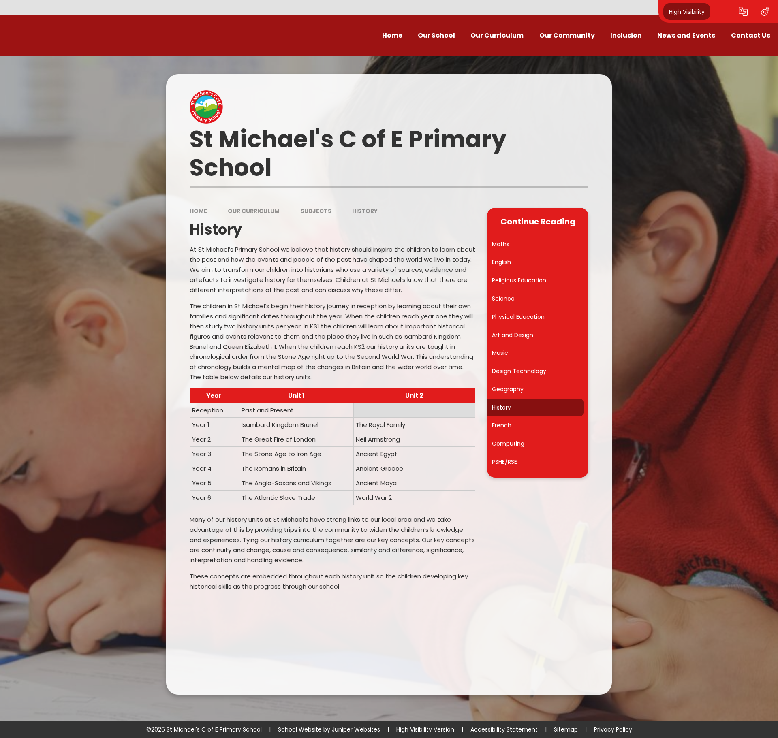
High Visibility (687, 11)
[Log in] (765, 11)
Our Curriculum (254, 211)
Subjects (316, 211)
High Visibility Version (425, 729)
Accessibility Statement (504, 729)
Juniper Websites (356, 729)
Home (198, 211)
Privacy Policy (613, 729)
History (365, 211)
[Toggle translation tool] (743, 11)
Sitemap (566, 729)
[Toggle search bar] (721, 11)
